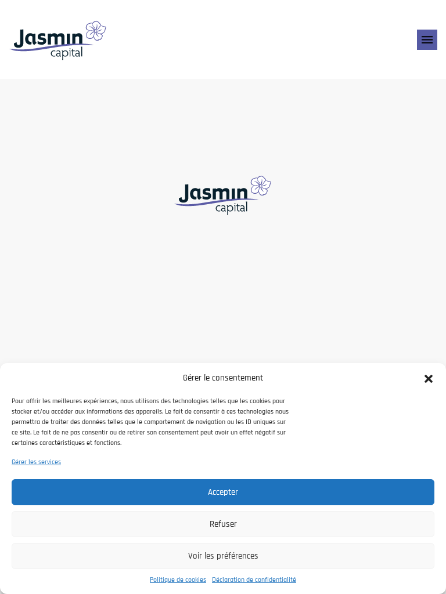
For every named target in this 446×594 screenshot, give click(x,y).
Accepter (223, 492)
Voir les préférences (223, 556)
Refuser (223, 524)
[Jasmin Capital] (58, 39)
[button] (428, 378)
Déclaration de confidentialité (254, 579)
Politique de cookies (178, 579)
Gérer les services (36, 462)
